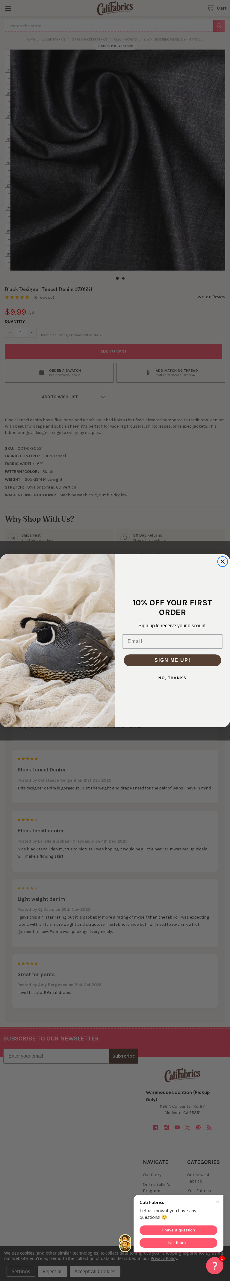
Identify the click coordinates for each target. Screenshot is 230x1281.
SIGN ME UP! (172, 659)
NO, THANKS (172, 678)
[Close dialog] (222, 561)
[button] (214, 1265)
